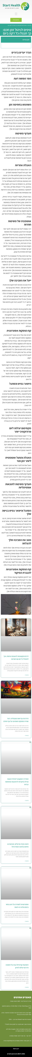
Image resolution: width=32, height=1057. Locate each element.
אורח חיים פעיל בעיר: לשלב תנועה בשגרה (20, 1001)
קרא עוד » (27, 675)
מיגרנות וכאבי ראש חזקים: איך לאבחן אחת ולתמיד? (18, 1024)
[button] (16, 13)
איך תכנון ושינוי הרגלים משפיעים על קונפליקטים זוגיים (17, 1040)
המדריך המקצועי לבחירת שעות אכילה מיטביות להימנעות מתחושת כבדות (17, 782)
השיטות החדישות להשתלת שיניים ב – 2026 (20, 1019)
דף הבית (29, 25)
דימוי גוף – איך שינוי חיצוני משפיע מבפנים (20, 1036)
